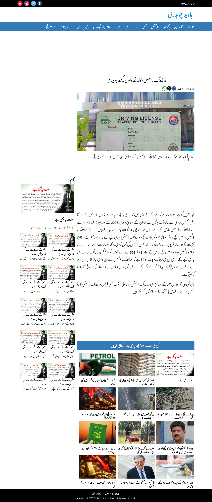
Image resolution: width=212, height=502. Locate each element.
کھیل (144, 27)
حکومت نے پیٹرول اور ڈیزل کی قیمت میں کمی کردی (98, 381)
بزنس (127, 27)
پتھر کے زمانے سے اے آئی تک (34, 381)
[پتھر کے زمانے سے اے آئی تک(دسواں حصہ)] (61, 241)
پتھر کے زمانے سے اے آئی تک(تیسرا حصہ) (34, 349)
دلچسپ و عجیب (81, 27)
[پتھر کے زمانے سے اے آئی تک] (33, 371)
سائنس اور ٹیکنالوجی (101, 27)
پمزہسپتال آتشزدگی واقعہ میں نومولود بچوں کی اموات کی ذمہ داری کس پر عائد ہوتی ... (175, 449)
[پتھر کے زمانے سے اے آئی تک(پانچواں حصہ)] (33, 306)
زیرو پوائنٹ (65, 27)
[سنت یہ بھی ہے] (47, 199)
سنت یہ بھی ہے (186, 380)
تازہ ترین (178, 27)
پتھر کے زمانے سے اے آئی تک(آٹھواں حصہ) (62, 284)
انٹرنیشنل (155, 27)
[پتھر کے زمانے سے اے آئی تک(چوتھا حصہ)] (61, 338)
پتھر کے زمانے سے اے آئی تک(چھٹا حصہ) (62, 316)
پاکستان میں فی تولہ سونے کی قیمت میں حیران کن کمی (97, 484)
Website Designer (119, 498)
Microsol (131, 498)
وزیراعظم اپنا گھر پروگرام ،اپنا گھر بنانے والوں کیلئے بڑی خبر (175, 484)
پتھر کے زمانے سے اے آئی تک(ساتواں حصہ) (34, 284)
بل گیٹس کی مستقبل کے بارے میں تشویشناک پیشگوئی (137, 484)
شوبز (136, 27)
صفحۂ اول (190, 27)
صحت (117, 27)
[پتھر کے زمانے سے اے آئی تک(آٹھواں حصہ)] (61, 273)
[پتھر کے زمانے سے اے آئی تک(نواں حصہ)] (33, 241)
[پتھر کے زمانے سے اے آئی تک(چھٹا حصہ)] (61, 306)
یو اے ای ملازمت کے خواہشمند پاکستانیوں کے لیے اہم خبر (98, 449)
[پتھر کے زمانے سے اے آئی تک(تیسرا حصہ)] (33, 338)
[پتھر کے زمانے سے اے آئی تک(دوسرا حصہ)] (61, 371)
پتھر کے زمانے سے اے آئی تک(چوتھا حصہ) (62, 349)
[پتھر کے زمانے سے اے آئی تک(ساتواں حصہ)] (33, 273)
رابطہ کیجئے (117, 493)
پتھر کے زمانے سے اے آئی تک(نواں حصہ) (34, 251)
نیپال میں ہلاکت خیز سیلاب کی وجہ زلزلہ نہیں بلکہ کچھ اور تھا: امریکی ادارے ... (175, 415)
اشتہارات (108, 493)
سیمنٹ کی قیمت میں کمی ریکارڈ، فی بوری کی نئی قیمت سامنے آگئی (136, 381)
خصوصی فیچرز (50, 27)
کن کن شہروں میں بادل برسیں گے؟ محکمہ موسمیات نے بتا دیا (138, 415)
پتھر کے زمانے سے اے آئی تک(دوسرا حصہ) (62, 381)
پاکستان (166, 27)
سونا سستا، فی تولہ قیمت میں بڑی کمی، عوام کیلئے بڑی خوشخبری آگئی (98, 415)
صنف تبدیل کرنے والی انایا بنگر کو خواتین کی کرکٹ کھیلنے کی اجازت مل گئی (136, 449)
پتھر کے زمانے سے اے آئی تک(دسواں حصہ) (62, 251)
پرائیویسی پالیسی (96, 493)
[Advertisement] (106, 51)
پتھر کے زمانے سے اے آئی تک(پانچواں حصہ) (34, 316)
